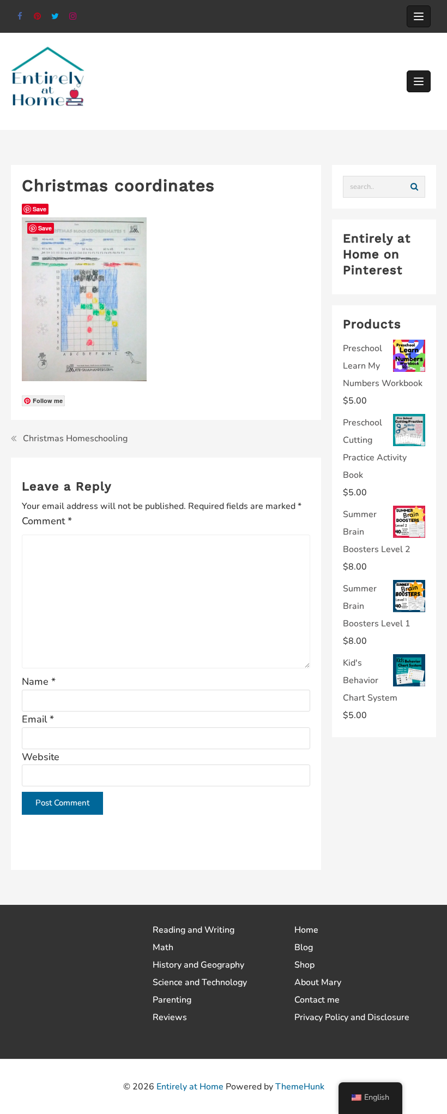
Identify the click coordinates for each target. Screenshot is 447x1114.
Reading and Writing (193, 930)
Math (163, 947)
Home (306, 930)
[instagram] (73, 16)
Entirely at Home (190, 1087)
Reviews (170, 1017)
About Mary (317, 982)
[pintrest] (38, 16)
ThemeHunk (299, 1087)
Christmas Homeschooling (75, 438)
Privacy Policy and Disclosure (351, 1017)
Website (40, 756)
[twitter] (55, 16)
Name (39, 681)
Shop (304, 965)
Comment (47, 521)
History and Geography (198, 965)
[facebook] (20, 16)
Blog (303, 947)
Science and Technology (200, 982)
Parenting (172, 1000)
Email (38, 719)
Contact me (317, 1000)
